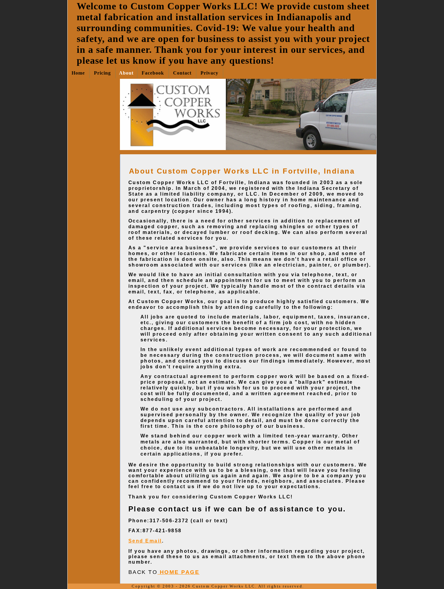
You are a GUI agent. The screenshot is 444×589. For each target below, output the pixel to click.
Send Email (145, 540)
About (126, 72)
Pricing (102, 72)
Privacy (209, 72)
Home (78, 72)
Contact (182, 72)
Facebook (153, 72)
